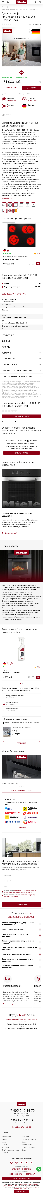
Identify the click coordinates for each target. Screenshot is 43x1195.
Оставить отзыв (22, 416)
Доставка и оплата (29, 1139)
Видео (24, 1150)
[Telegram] (31, 1162)
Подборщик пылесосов (10, 1150)
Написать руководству (21, 1178)
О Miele (4, 1139)
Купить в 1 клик (11, 88)
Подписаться (21, 904)
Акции (4, 1142)
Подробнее (21, 743)
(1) (39, 253)
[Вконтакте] (21, 1162)
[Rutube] (16, 1162)
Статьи (4, 1144)
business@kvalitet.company (21, 1174)
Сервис (24, 1142)
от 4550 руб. (32, 100)
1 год (9, 107)
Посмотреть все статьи (21, 790)
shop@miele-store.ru (21, 1169)
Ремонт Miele (27, 1144)
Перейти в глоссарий (9, 533)
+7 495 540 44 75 (21, 1110)
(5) (39, 667)
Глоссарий (5, 1147)
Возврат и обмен (28, 1147)
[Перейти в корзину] (40, 2)
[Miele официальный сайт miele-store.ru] (21, 2)
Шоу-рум (25, 1136)
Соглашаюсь (21, 1192)
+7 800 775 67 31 (21, 1120)
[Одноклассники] (26, 1162)
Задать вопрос (21, 453)
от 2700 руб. (11, 100)
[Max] (11, 1162)
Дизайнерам (6, 1136)
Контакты (5, 1153)
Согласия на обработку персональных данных (27, 1187)
